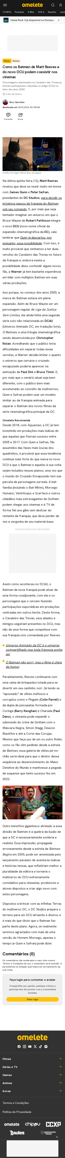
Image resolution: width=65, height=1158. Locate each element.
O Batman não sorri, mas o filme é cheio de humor (34, 664)
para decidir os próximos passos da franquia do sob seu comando (32, 203)
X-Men (31, 12)
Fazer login (32, 999)
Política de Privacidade (17, 1112)
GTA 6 (41, 12)
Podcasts (19, 12)
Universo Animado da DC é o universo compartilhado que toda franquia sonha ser (34, 649)
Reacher (52, 12)
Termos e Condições (16, 1103)
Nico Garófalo (17, 102)
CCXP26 (7, 12)
